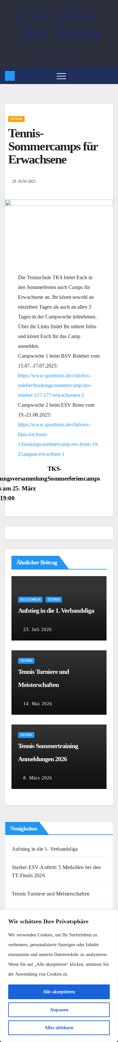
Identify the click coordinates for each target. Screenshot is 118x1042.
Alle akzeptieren (59, 991)
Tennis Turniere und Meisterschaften (50, 894)
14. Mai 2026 (37, 703)
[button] (109, 75)
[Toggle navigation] (61, 75)
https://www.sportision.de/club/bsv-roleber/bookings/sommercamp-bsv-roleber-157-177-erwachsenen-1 (55, 385)
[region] (59, 976)
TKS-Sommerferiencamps (74, 473)
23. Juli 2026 (37, 629)
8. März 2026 (37, 778)
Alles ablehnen (59, 1027)
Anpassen (59, 1009)
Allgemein (30, 599)
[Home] (10, 76)
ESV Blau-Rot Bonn (59, 24)
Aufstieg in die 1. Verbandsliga (56, 610)
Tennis (16, 119)
